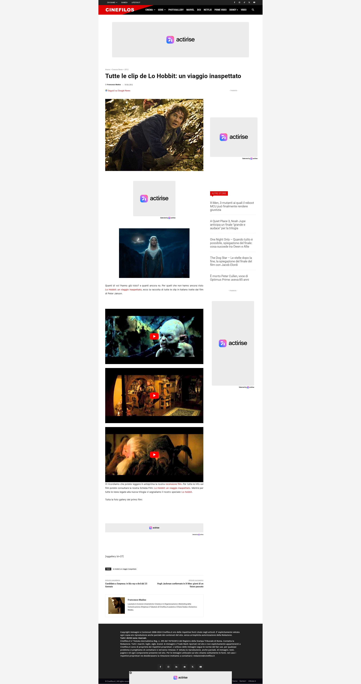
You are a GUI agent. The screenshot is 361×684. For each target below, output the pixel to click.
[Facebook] (234, 2)
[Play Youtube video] (154, 336)
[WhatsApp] (180, 92)
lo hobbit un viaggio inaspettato (125, 569)
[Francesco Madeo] (116, 605)
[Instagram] (239, 2)
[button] (253, 10)
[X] (249, 2)
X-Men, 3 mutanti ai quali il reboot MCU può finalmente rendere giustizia (232, 206)
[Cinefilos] (121, 9)
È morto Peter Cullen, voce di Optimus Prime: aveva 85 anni (229, 277)
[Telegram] (193, 92)
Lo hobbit (187, 491)
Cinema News (117, 69)
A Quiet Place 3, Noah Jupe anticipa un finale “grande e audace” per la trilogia (228, 224)
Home (107, 69)
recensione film (173, 484)
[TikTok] (244, 2)
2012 (126, 69)
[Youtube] (254, 2)
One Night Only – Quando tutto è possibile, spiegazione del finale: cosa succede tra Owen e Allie (231, 243)
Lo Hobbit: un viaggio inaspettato (123, 289)
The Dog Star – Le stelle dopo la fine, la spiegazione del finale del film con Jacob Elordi (231, 261)
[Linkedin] (187, 92)
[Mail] (184, 667)
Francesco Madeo (114, 84)
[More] (200, 92)
